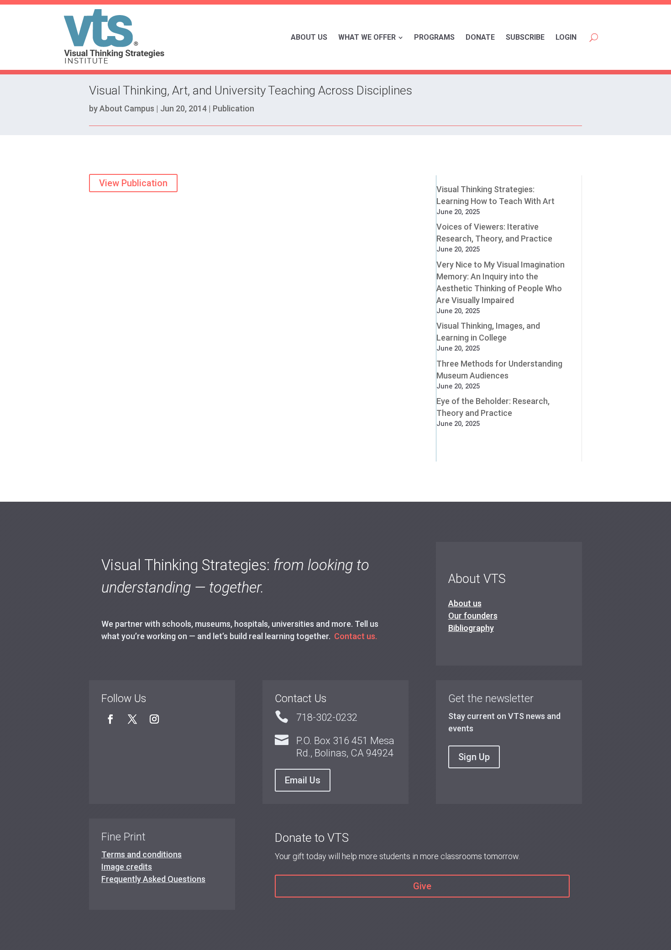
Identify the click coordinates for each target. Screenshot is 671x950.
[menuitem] (309, 37)
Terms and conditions (141, 854)
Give (422, 886)
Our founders (473, 615)
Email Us (302, 780)
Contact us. (355, 636)
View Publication (133, 183)
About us (465, 603)
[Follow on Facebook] (110, 719)
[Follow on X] (132, 719)
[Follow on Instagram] (154, 719)
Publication (233, 108)
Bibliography (471, 628)
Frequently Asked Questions (153, 879)
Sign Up (474, 756)
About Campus (127, 108)
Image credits (126, 866)
